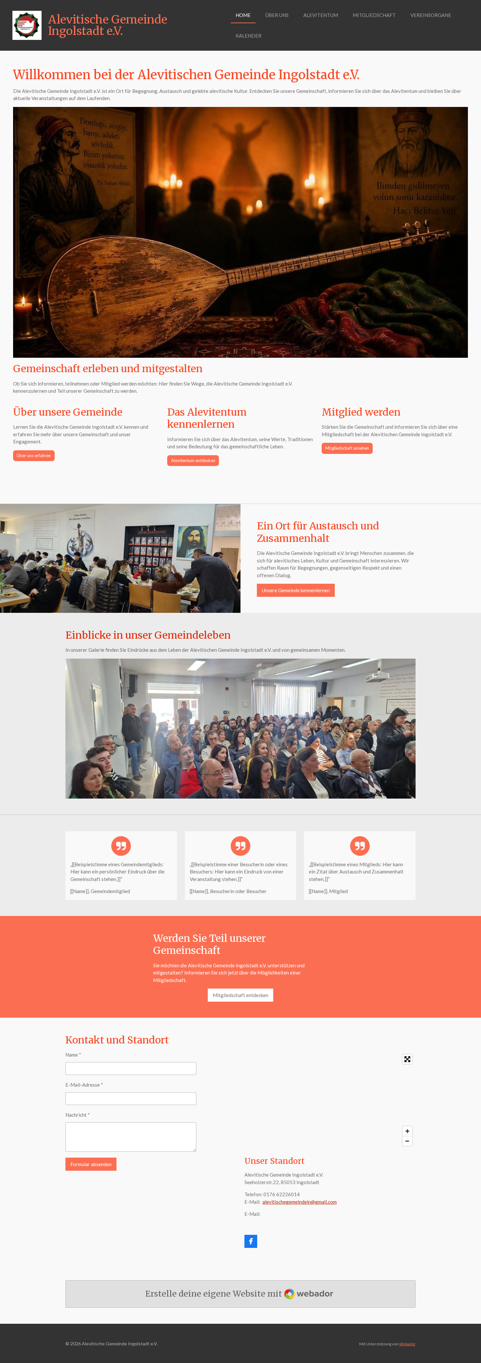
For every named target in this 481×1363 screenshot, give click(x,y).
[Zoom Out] (407, 1141)
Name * (73, 1055)
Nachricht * (77, 1115)
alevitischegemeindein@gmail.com (299, 1202)
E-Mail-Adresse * (84, 1085)
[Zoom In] (407, 1131)
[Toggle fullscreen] (407, 1059)
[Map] (330, 1100)
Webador (407, 1343)
